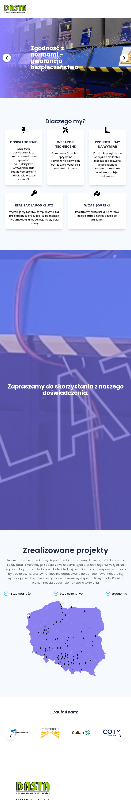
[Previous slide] (7, 58)
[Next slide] (124, 58)
